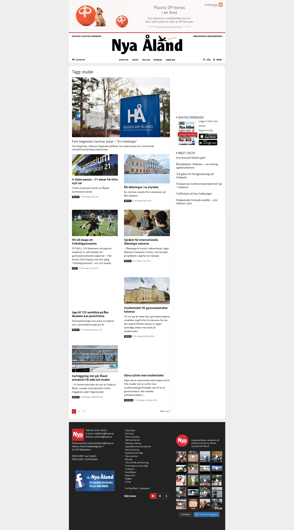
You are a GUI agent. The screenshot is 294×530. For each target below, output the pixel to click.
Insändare (128, 400)
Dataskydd (145, 488)
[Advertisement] (199, 88)
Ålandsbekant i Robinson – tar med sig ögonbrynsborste (197, 166)
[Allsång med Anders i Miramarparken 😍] (193, 492)
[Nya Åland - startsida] (147, 55)
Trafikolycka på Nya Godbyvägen (194, 194)
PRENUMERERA (214, 36)
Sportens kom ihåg (134, 452)
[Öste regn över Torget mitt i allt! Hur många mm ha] (181, 504)
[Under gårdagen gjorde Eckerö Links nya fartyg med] (217, 468)
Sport (75, 268)
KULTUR (146, 59)
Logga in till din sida (208, 121)
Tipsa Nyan (130, 430)
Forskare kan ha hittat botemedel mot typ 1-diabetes (199, 185)
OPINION (157, 59)
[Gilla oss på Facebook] (95, 481)
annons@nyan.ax (103, 436)
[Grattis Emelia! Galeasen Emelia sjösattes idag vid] (217, 492)
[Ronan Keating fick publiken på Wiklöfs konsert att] (181, 492)
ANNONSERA (199, 36)
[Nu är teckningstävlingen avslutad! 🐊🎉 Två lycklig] (193, 504)
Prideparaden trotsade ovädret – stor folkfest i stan (196, 201)
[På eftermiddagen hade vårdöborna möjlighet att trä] (181, 468)
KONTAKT (76, 36)
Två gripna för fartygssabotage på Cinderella (195, 175)
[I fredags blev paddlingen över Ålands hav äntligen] (205, 456)
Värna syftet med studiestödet (144, 375)
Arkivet (202, 126)
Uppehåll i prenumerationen (138, 446)
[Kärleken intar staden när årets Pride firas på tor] (181, 456)
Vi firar (128, 481)
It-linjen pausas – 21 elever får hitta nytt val (95, 181)
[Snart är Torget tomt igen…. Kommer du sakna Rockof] (217, 480)
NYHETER (123, 59)
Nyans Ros (130, 475)
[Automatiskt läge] (153, 496)
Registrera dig (205, 130)
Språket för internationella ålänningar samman (141, 241)
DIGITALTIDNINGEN (92, 36)
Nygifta (128, 478)
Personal (129, 433)
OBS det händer (132, 440)
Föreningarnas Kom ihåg (136, 465)
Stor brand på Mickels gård (190, 158)
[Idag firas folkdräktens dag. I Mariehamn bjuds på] (205, 480)
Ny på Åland (130, 472)
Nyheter (76, 197)
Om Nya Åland (131, 488)
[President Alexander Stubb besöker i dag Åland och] (193, 468)
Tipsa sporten (131, 456)
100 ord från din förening (136, 462)
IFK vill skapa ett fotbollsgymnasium (84, 241)
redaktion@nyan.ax (104, 433)
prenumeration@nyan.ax (100, 443)
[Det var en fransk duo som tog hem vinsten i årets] (205, 468)
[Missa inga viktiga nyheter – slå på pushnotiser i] (181, 480)
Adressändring (132, 449)
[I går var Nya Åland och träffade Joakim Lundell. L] (205, 504)
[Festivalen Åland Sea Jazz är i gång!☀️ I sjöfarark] (217, 456)
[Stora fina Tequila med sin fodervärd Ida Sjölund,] (193, 480)
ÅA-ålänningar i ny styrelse (141, 187)
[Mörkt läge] (166, 496)
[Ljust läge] (159, 496)
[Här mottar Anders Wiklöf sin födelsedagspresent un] (205, 492)
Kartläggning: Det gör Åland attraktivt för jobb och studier (91, 378)
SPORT (135, 59)
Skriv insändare (132, 436)
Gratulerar (129, 469)
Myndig (128, 459)
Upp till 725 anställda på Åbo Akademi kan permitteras (90, 314)
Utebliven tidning (133, 443)
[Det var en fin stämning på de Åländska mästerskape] (193, 456)
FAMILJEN (170, 59)
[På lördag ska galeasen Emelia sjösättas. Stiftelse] (217, 504)
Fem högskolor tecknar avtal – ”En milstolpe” (104, 141)
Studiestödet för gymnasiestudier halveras (146, 310)
